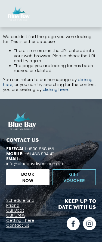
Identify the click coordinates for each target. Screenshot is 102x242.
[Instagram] (89, 223)
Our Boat (15, 210)
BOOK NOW (28, 177)
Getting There (20, 220)
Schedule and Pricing (20, 203)
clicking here (55, 89)
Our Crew (15, 215)
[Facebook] (73, 223)
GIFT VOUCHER (74, 177)
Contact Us (18, 225)
